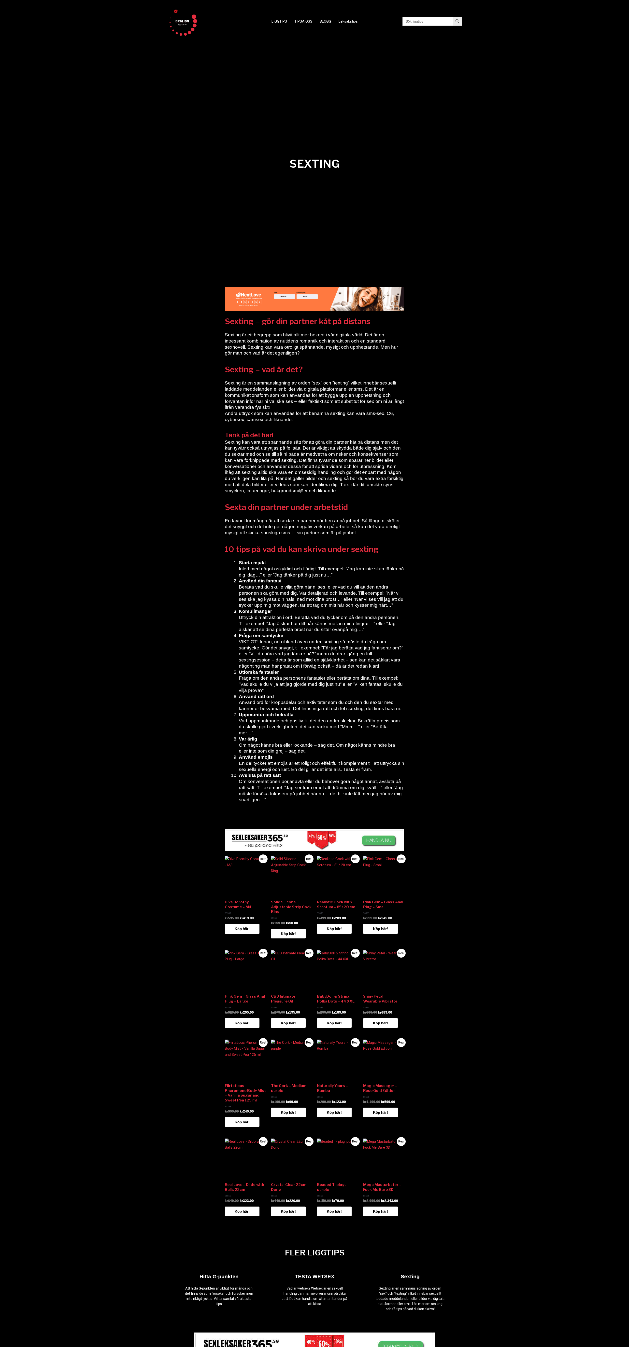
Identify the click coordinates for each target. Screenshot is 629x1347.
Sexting (410, 1276)
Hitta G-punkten (219, 1276)
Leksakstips (348, 21)
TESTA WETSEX (314, 1276)
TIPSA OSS (303, 21)
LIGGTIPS (279, 21)
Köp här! (242, 929)
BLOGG (325, 21)
